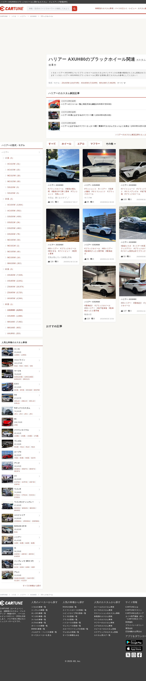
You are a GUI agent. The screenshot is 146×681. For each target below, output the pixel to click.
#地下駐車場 (102, 308)
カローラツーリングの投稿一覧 (75, 629)
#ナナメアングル (131, 191)
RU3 (33, 447)
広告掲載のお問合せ (133, 631)
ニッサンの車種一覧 (39, 610)
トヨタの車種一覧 (38, 607)
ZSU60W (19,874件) (70, 83)
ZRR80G (17, 521)
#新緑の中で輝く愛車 (60, 191)
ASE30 (17, 554)
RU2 (27, 447)
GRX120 (17, 379)
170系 (36, 436)
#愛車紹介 (137, 303)
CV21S (32, 495)
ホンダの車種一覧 (38, 613)
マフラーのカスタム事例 (104, 623)
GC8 (16, 567)
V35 (31, 366)
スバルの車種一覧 (38, 620)
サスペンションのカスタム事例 (107, 613)
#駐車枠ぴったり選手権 (94, 251)
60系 (27, 543)
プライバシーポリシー (134, 625)
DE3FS (24, 469)
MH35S (32, 508)
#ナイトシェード (128, 189)
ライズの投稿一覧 (70, 616)
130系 (16, 436)
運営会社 (129, 628)
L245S (23, 355)
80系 (21, 458)
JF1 (15, 414)
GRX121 (26, 379)
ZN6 (16, 425)
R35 (15, 532)
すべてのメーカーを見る (41, 635)
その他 (111, 144)
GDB (22, 567)
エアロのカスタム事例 (103, 626)
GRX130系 (29, 377)
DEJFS (17, 471)
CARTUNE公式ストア (134, 613)
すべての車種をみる (71, 635)
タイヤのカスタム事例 (103, 610)
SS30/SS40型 (19, 578)
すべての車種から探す (32, 586)
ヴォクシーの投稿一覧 (72, 626)
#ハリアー (102, 189)
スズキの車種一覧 (38, 623)
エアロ (81, 144)
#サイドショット (99, 191)
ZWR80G (35, 521)
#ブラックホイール (56, 189)
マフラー (95, 144)
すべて (121, 83)
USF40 (32, 482)
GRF (33, 567)
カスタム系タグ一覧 (102, 635)
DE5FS (32, 469)
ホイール (66, 144)
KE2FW (37, 390)
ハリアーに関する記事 (69, 101)
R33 (21, 366)
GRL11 (17, 403)
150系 (29, 436)
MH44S (17, 510)
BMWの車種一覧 (38, 629)
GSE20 (17, 556)
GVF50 (17, 482)
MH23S (17, 508)
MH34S (25, 508)
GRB (27, 567)
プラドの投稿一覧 (70, 620)
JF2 (20, 414)
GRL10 (32, 401)
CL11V (16, 580)
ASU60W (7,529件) (89, 83)
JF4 (30, 414)
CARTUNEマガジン (133, 610)
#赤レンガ (59, 194)
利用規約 (129, 622)
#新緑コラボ (126, 246)
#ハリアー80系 (139, 246)
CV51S (17, 497)
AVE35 (31, 554)
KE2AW (29, 390)
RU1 (22, 447)
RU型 (16, 447)
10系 (16, 543)
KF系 (22, 390)
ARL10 (17, 401)
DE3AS (17, 469)
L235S (16, 355)
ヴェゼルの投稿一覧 (71, 632)
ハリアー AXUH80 (55, 185)
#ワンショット (90, 189)
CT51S (24, 495)
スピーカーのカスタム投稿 (105, 629)
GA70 (33, 458)
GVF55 (24, 482)
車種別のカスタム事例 (104, 8)
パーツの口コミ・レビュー (126, 8)
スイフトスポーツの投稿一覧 (74, 610)
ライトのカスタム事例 (103, 620)
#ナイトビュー (64, 251)
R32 (15, 366)
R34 (26, 366)
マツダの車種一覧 (38, 616)
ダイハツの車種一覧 (39, 626)
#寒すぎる (52, 251)
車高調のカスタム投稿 (103, 616)
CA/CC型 (30, 578)
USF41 (17, 484)
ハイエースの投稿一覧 (72, 623)
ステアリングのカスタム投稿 (106, 632)
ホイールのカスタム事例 (104, 607)
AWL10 (24, 401)
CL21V (24, 580)
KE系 (16, 390)
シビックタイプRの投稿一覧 (74, 613)
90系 (27, 458)
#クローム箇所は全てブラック (133, 251)
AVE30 (24, 554)
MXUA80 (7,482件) (107, 83)
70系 (16, 458)
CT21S (17, 495)
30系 (21, 543)
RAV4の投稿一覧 (70, 607)
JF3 (25, 414)
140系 (23, 436)
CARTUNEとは (131, 607)
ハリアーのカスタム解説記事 (64, 93)
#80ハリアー (53, 248)
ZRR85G (26, 521)
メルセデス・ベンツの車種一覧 (44, 632)
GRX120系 (18, 377)
